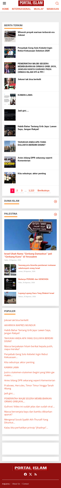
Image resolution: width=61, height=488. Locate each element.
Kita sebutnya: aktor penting (32, 173)
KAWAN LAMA (25, 95)
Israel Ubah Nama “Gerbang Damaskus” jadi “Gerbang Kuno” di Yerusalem (28, 255)
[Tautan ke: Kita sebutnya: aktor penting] (10, 177)
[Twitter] (30, 474)
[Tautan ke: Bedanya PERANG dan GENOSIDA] (10, 283)
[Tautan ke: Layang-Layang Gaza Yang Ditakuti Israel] (10, 297)
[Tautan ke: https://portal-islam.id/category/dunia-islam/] (55, 201)
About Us (16, 484)
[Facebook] (25, 474)
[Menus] (4, 3)
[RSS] (35, 474)
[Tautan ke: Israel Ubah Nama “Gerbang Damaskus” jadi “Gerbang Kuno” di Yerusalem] (30, 234)
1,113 (31, 190)
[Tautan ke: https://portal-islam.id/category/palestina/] (55, 214)
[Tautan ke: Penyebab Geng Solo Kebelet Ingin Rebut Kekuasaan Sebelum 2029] (10, 51)
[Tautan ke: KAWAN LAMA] (10, 99)
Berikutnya (43, 190)
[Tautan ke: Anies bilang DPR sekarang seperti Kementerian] (10, 161)
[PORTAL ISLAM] (31, 3)
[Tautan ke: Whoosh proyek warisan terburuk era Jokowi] (10, 36)
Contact (25, 484)
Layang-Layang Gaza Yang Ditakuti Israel (36, 293)
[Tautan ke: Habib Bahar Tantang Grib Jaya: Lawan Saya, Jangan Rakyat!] (10, 130)
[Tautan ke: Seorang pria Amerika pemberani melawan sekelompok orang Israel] (10, 269)
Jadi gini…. (23, 110)
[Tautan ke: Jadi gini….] (10, 114)
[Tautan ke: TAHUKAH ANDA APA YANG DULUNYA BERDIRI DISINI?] (10, 146)
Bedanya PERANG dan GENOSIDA (33, 279)
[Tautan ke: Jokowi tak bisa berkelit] (10, 83)
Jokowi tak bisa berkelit (29, 79)
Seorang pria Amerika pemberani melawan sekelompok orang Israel (37, 266)
